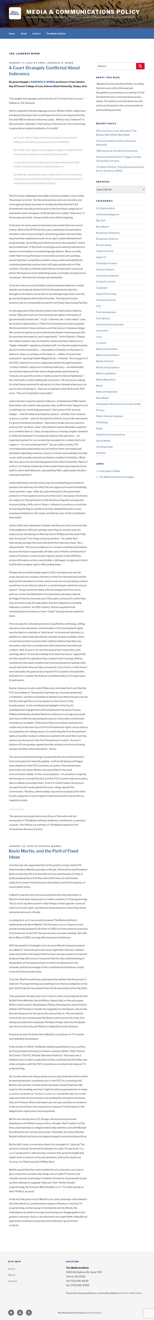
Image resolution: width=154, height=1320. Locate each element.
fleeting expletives (45, 1093)
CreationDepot (94, 1312)
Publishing (102, 422)
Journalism (102, 330)
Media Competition (107, 349)
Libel (99, 336)
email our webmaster (130, 1293)
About (24, 33)
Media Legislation (106, 373)
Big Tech (101, 220)
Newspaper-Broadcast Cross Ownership (118, 404)
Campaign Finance (106, 263)
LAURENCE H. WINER (42, 81)
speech (63, 924)
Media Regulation (106, 379)
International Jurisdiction (110, 324)
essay (74, 1046)
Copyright (101, 287)
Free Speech (103, 318)
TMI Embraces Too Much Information (117, 150)
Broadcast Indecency (108, 232)
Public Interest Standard (109, 416)
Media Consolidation (107, 355)
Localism (101, 342)
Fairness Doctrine (106, 300)
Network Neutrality (106, 391)
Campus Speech (105, 269)
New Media (102, 398)
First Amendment (106, 312)
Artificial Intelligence (107, 214)
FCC (98, 306)
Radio (99, 428)
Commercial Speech (107, 275)
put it (58, 1187)
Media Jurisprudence (107, 367)
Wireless (101, 453)
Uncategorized (104, 446)
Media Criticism (105, 361)
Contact (36, 33)
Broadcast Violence (107, 238)
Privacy (100, 410)
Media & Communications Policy (83, 12)
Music (99, 385)
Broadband (102, 226)
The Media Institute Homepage (116, 477)
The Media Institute (56, 33)
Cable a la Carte (104, 251)
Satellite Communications (110, 434)
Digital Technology (106, 293)
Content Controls (105, 281)
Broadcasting (103, 245)
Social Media (103, 440)
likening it (14, 1161)
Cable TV (101, 257)
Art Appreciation (105, 208)
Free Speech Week (109, 471)
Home (12, 33)
